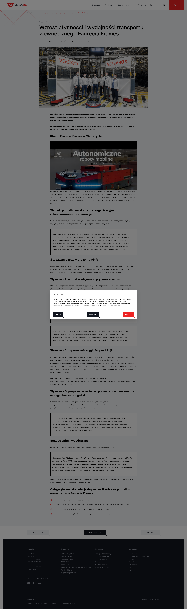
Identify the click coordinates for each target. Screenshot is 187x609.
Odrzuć (58, 314)
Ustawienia (93, 314)
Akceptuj (128, 314)
